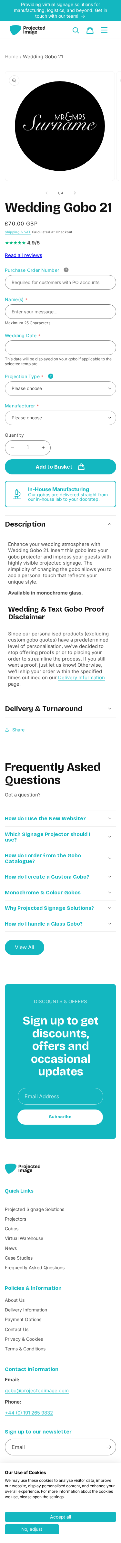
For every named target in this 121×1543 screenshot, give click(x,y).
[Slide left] (46, 193)
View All (24, 947)
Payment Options (23, 1319)
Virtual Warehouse (24, 1238)
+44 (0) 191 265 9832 (29, 1413)
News (11, 1248)
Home (11, 56)
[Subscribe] (109, 1447)
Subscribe (60, 1116)
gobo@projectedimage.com (37, 1390)
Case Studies (19, 1258)
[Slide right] (75, 193)
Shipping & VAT (18, 232)
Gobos (11, 1228)
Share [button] (18, 729)
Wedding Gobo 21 (43, 56)
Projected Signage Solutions (34, 1209)
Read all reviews (23, 255)
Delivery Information (81, 677)
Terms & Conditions (25, 1348)
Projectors (15, 1219)
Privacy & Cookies (24, 1339)
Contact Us (16, 1329)
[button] (76, 30)
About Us (15, 1300)
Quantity (14, 435)
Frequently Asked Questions (35, 1267)
